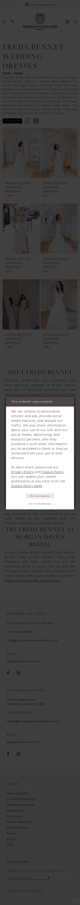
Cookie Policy (53, 472)
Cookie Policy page (26, 486)
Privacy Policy (22, 472)
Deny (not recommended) (40, 503)
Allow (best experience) (40, 496)
